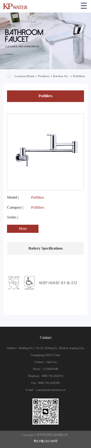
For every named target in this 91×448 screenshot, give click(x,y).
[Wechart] (46, 412)
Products (44, 76)
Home (31, 76)
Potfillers (79, 76)
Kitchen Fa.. (61, 76)
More (23, 229)
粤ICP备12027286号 (46, 441)
